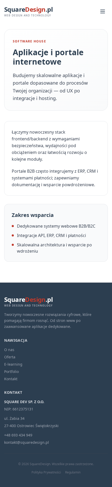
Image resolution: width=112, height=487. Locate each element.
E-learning (13, 364)
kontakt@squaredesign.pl (26, 442)
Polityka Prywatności (46, 472)
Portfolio (11, 371)
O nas (9, 349)
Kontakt (10, 378)
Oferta (9, 356)
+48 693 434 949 (18, 435)
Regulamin (72, 472)
